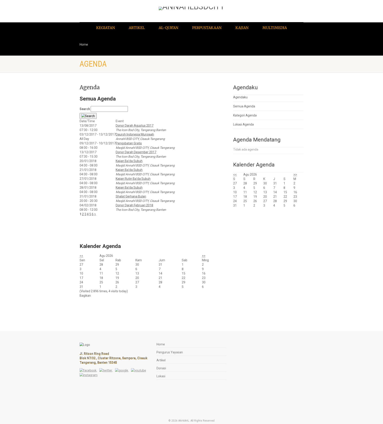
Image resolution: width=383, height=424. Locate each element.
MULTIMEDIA (274, 27)
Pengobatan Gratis (129, 143)
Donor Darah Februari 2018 (134, 205)
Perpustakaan (206, 27)
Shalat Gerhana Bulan (131, 196)
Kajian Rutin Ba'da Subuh (133, 178)
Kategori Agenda (245, 115)
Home (84, 44)
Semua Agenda (244, 106)
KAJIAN (241, 27)
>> (203, 255)
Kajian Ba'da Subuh (129, 161)
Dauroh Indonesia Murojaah (135, 134)
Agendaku (240, 97)
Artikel (137, 27)
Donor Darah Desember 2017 (136, 152)
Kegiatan (105, 27)
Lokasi (160, 376)
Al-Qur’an (168, 27)
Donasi (161, 368)
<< (81, 255)
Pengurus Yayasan (169, 352)
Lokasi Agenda (243, 124)
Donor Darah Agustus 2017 (134, 125)
